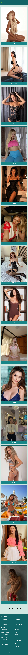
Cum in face (4, 629)
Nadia (14, 243)
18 (21, 608)
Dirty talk (3, 642)
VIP (16, 643)
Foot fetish (17, 619)
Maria (14, 482)
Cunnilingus (4, 637)
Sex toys (17, 629)
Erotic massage (19, 617)
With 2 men (18, 637)
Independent (18, 640)
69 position (4, 619)
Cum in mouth (5, 632)
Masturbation (18, 624)
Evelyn (14, 163)
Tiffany (14, 522)
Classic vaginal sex (6, 624)
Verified (17, 647)
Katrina (14, 562)
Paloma (14, 322)
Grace (14, 402)
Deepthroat (4, 639)
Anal (2, 622)
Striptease (17, 632)
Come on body (5, 634)
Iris (14, 43)
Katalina (14, 83)
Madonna (14, 602)
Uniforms (17, 634)
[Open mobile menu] (26, 2)
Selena (14, 203)
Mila (14, 123)
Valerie (14, 362)
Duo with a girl (5, 644)
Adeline (14, 283)
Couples (3, 627)
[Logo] (3, 3)
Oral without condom (20, 627)
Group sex (17, 622)
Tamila (14, 442)
